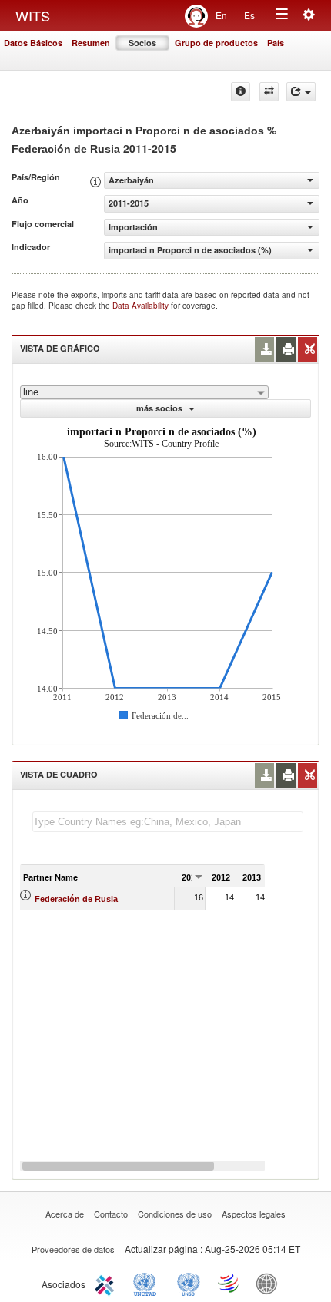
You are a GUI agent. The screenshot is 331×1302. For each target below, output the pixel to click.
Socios (142, 42)
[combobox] (144, 392)
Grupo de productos (216, 42)
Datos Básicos (33, 42)
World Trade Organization (229, 1282)
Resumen (91, 42)
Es (249, 14)
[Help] (240, 91)
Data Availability (141, 305)
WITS (32, 15)
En (221, 14)
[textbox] (167, 821)
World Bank (270, 1282)
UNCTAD (147, 1282)
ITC (107, 1282)
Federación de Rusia (76, 899)
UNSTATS (188, 1282)
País (275, 42)
